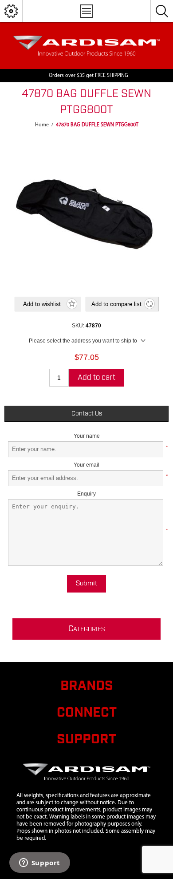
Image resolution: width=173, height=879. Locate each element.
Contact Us (86, 414)
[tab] (86, 414)
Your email (86, 465)
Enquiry (86, 494)
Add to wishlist (42, 304)
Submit (86, 583)
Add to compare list (116, 304)
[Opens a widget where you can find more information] (39, 863)
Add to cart (96, 378)
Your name (87, 436)
